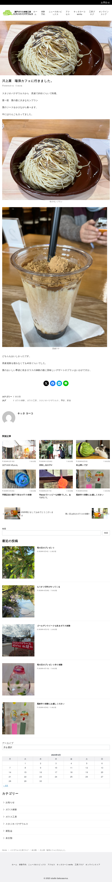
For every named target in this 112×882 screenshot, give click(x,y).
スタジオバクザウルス (49, 400)
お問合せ (105, 2)
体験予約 (43, 12)
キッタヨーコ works (79, 12)
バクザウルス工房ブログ (19, 850)
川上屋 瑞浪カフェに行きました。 (53, 850)
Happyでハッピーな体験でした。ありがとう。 (55, 496)
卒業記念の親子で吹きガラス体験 (17, 494)
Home (4, 850)
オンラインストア (104, 12)
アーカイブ (7, 743)
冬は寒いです (82, 465)
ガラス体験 (20, 400)
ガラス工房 (32, 400)
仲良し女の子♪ (45, 465)
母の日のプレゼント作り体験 (50, 664)
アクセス (68, 12)
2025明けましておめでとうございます (37, 514)
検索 (4, 528)
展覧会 (9, 830)
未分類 (19, 86)
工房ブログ (92, 12)
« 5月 (5, 785)
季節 (63, 400)
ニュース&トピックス (55, 12)
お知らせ (10, 802)
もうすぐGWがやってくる (48, 586)
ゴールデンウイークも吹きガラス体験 (53, 625)
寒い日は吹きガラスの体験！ (78, 513)
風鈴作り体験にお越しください (90, 494)
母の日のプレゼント (46, 547)
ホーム (35, 12)
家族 (69, 400)
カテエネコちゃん (10, 465)
